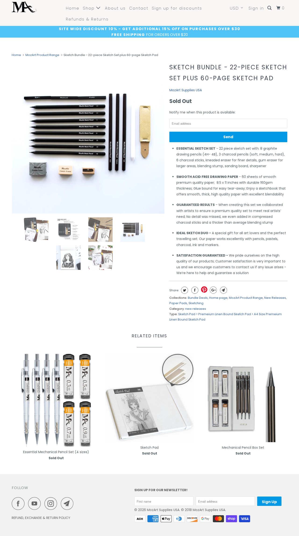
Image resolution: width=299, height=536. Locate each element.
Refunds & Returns (87, 19)
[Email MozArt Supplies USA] (68, 503)
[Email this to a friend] (223, 290)
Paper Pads (178, 303)
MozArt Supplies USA (185, 90)
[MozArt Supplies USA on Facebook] (19, 503)
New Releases (275, 298)
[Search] (270, 8)
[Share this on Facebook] (194, 290)
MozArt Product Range (42, 55)
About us (115, 8)
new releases (195, 309)
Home (72, 8)
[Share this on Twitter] (184, 290)
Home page (218, 298)
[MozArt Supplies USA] (36, 7)
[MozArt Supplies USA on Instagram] (52, 503)
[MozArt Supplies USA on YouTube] (35, 503)
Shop (89, 8)
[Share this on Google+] (213, 290)
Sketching (196, 303)
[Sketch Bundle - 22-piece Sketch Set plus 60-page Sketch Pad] (88, 137)
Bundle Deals (198, 298)
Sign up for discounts (177, 8)
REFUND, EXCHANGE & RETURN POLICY (41, 517)
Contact (138, 8)
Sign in (256, 8)
